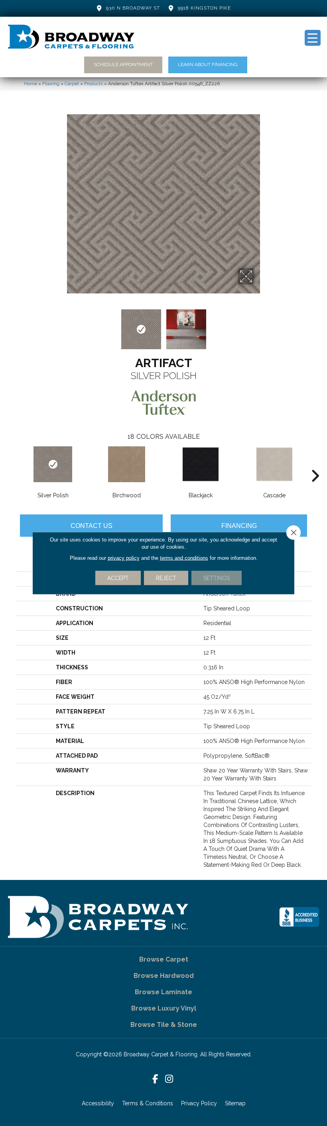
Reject (166, 578)
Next (259, 325)
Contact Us (91, 525)
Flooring (50, 83)
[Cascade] (274, 464)
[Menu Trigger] (313, 38)
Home (30, 83)
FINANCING (239, 525)
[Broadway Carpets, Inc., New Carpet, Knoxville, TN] (299, 917)
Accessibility (98, 1103)
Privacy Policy (199, 1103)
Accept (118, 578)
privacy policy (124, 558)
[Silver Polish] (53, 464)
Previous (68, 325)
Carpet (72, 83)
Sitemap (235, 1103)
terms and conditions (184, 558)
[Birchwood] (127, 464)
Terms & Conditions (147, 1103)
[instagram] (169, 1079)
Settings (216, 578)
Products (93, 83)
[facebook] (155, 1079)
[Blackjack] (200, 464)
